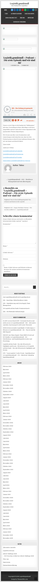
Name (5, 246)
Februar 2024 (7, 379)
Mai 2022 (6, 444)
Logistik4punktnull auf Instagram (13, 154)
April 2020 (6, 522)
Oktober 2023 (7, 391)
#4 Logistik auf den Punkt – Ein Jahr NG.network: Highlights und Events (19, 348)
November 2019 (8, 538)
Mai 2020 (6, 519)
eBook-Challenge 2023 (11, 18)
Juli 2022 (6, 438)
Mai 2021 (6, 482)
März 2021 (6, 488)
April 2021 (6, 485)
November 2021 (8, 463)
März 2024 (6, 376)
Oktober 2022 (7, 429)
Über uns (22, 18)
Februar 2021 (7, 491)
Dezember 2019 (8, 535)
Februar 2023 (7, 416)
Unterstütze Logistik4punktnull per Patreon (16, 160)
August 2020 (7, 510)
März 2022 (6, 450)
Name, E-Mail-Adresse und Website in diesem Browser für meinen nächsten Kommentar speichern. (18, 269)
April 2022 (6, 447)
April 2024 (6, 372)
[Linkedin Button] (17, 10)
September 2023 (8, 394)
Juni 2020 (6, 516)
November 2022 (8, 426)
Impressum (31, 18)
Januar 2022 (7, 457)
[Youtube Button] (22, 10)
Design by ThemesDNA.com (19, 579)
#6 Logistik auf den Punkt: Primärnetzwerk (16, 308)
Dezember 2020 (8, 497)
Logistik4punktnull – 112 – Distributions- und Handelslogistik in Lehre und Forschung (17, 339)
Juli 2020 (6, 513)
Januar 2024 (7, 382)
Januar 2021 (7, 494)
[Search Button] (36, 10)
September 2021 (8, 469)
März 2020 (6, 525)
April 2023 (6, 410)
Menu (5, 10)
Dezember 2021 (8, 460)
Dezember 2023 (8, 385)
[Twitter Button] (12, 10)
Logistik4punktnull (19, 3)
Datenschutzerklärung (19, 22)
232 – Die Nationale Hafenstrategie (13, 311)
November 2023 (8, 388)
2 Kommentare (25, 65)
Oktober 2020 (7, 504)
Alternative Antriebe (16, 14)
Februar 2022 (7, 454)
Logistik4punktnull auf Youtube (12, 157)
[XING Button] (28, 10)
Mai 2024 (6, 369)
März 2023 (6, 413)
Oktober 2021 (7, 466)
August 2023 (7, 397)
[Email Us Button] (33, 10)
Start (6, 14)
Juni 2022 (6, 441)
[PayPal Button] (30, 10)
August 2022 (7, 435)
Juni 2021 (6, 479)
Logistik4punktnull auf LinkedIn (12, 151)
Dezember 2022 (8, 422)
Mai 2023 (6, 407)
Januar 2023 (7, 419)
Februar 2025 (7, 366)
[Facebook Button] (15, 10)
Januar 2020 (7, 532)
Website (5, 259)
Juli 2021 (6, 475)
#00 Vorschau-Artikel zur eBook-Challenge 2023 (19, 556)
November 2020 (8, 500)
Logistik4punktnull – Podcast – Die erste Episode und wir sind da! (19, 60)
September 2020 (8, 507)
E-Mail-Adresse (8, 252)
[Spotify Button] (25, 10)
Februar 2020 (7, 529)
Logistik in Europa (29, 14)
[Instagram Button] (20, 10)
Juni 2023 (6, 404)
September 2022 (8, 432)
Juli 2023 (6, 400)
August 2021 (7, 472)
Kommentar (7, 224)
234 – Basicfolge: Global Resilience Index (15, 300)
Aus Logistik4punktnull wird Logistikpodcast (16, 297)
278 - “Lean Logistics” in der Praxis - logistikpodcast (19, 353)
